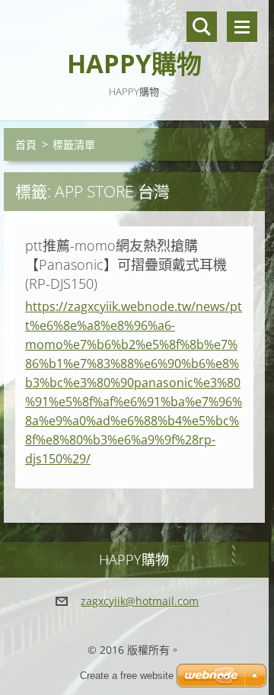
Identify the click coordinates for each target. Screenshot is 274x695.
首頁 (26, 144)
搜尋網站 (201, 26)
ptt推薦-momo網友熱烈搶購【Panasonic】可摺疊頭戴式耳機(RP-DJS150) (126, 264)
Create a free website (127, 675)
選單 (242, 26)
